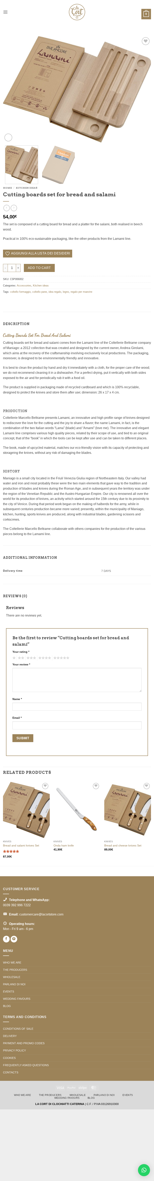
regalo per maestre (81, 291)
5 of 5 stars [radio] (60, 658)
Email (17, 717)
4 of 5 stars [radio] (44, 658)
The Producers (15, 969)
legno (66, 291)
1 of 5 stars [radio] (13, 658)
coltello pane (39, 291)
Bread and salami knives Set (21, 845)
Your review (21, 664)
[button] (5, 11)
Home (7, 187)
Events (8, 991)
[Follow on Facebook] (6, 939)
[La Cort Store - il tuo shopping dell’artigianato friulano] (77, 12)
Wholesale (11, 977)
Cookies (9, 1058)
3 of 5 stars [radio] (30, 658)
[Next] (143, 89)
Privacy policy (14, 1050)
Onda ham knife (64, 845)
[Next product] (6, 208)
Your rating (20, 651)
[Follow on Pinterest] (14, 939)
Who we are (12, 962)
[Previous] (11, 89)
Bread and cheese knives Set (122, 845)
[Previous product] (14, 208)
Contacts (10, 1072)
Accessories (24, 285)
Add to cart (39, 268)
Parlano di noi (14, 984)
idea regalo (55, 291)
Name (17, 699)
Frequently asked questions (26, 1065)
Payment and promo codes (24, 1043)
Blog (7, 1006)
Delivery (10, 1036)
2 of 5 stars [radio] (20, 658)
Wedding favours (16, 998)
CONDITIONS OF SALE (18, 1028)
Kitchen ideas (26, 187)
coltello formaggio (20, 291)
